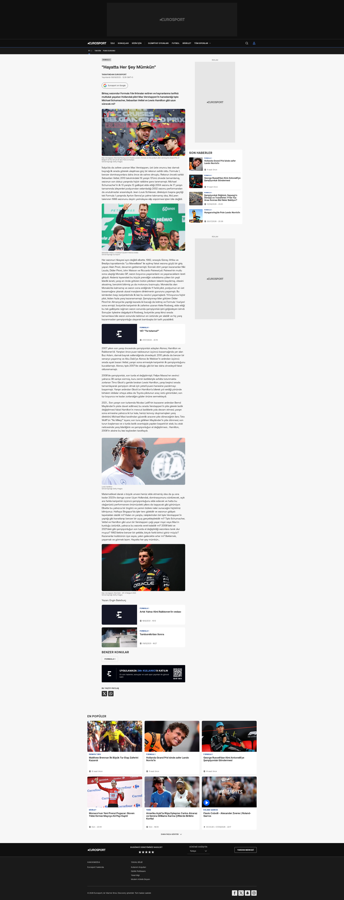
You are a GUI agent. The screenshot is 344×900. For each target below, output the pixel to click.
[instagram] (254, 893)
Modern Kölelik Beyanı (140, 879)
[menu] (246, 43)
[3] (146, 852)
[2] (143, 852)
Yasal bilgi (135, 875)
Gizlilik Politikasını (138, 871)
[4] (149, 852)
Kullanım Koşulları (138, 867)
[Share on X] (104, 693)
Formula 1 (106, 59)
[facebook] (234, 893)
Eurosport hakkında (95, 867)
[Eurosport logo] (96, 43)
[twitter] (241, 893)
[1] (139, 852)
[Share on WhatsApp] (111, 693)
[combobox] (198, 851)
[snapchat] (247, 893)
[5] (152, 852)
